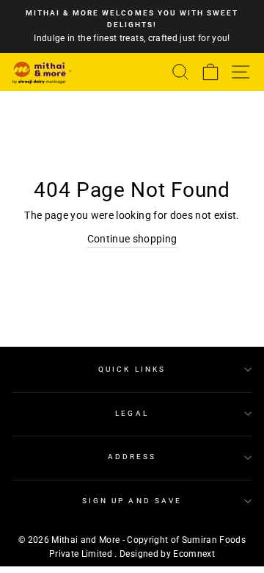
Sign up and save (132, 501)
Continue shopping (132, 239)
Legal (131, 413)
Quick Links (132, 369)
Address (132, 457)
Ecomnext (194, 554)
